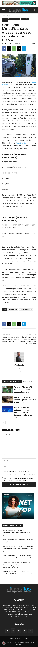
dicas (14, 312)
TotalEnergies (21, 143)
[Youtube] (30, 631)
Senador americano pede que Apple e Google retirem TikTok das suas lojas (28, 340)
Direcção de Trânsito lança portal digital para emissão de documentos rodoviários (17, 565)
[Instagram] (13, 630)
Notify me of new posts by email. (15, 481)
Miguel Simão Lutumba (10, 572)
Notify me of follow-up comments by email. (18, 478)
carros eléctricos (12, 309)
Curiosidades (6, 312)
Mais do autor (27, 381)
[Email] (19, 48)
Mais (23, 18)
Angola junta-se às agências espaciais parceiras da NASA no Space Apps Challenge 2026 (23, 412)
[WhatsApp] (14, 48)
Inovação (5, 21)
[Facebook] (4, 48)
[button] (3, 10)
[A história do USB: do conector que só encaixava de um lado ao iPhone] (7, 399)
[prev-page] (3, 422)
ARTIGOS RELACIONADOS (11, 381)
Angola (9, 15)
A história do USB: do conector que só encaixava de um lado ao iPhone (25, 399)
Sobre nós (18, 638)
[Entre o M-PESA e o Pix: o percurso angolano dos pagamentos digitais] (7, 389)
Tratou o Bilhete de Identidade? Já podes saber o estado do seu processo (17, 532)
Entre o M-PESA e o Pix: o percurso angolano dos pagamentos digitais (24, 389)
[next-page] (6, 422)
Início (3, 15)
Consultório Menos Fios (14, 18)
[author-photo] (19, 362)
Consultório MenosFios (26, 309)
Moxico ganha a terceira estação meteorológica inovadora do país (10, 339)
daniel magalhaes (9, 556)
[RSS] (19, 631)
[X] (9, 48)
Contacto (25, 638)
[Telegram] (24, 48)
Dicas (27, 18)
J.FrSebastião (8, 44)
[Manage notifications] (3, 643)
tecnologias (21, 312)
